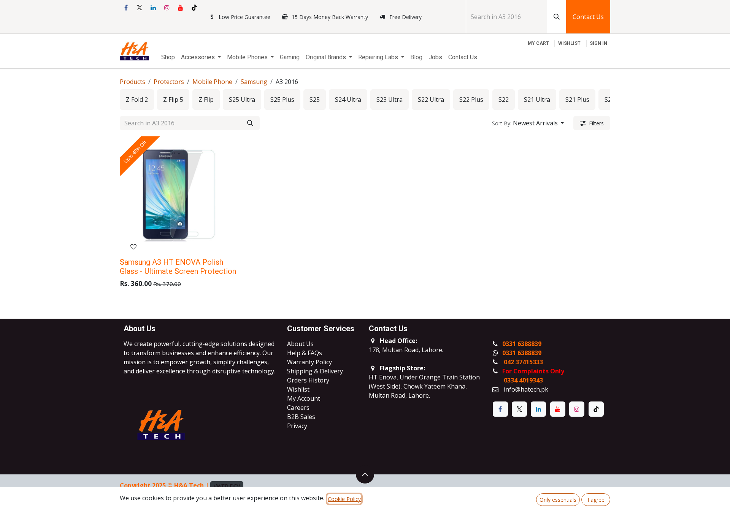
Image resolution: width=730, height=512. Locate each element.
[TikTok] (194, 8)
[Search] (556, 16)
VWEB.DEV (227, 486)
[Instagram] (167, 8)
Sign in (598, 43)
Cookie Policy (344, 499)
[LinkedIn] (153, 8)
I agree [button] (596, 499)
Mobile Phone (212, 81)
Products (132, 81)
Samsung (254, 81)
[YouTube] (181, 8)
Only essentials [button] (558, 499)
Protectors (169, 81)
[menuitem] (168, 57)
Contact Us (588, 17)
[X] (139, 8)
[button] (528, 123)
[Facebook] (126, 8)
